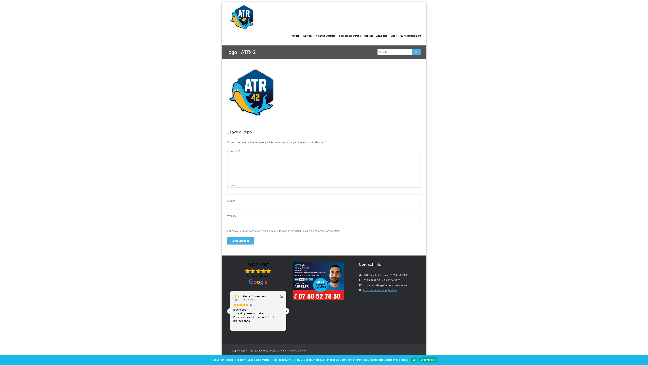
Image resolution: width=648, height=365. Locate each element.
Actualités (381, 35)
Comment (233, 151)
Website (232, 215)
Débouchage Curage (350, 35)
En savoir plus (428, 359)
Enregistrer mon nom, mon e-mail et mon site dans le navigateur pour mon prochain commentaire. (285, 231)
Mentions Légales (296, 350)
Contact (368, 35)
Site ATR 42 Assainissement (406, 35)
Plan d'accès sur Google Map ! (380, 290)
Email (231, 200)
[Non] (643, 360)
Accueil (296, 35)
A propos (308, 35)
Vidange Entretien (325, 35)
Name (231, 185)
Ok (414, 359)
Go (416, 52)
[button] (286, 311)
